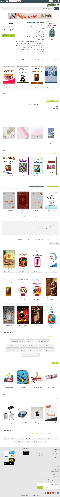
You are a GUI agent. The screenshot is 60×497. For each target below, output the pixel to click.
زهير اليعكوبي (51, 328)
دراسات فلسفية (39, 439)
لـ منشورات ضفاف (54, 244)
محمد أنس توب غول (8, 271)
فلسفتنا (22, 211)
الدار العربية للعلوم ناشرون (42, 341)
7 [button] (26, 91)
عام (33, 439)
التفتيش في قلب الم (23, 325)
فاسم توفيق (51, 299)
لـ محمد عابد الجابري (37, 213)
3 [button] (35, 91)
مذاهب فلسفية (35, 442)
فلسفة (30, 434)
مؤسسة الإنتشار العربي (12, 346)
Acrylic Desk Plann (37, 143)
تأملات (55, 439)
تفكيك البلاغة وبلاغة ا (23, 85)
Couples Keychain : (37, 423)
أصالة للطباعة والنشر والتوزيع (35, 350)
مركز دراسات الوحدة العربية (47, 346)
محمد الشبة (40, 25)
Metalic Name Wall (51, 423)
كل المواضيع (36, 434)
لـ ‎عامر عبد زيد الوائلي (51, 87)
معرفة (14, 442)
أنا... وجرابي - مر (37, 269)
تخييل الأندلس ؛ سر (23, 297)
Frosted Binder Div (23, 143)
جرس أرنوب (23, 387)
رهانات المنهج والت (22, 176)
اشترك (40, 488)
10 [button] (19, 91)
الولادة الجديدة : (51, 325)
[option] (51, 76)
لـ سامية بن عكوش (22, 87)
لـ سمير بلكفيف (37, 87)
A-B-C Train (51, 387)
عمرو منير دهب (37, 328)
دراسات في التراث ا (51, 176)
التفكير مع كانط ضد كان (37, 85)
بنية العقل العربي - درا (8, 211)
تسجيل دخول (55, 1)
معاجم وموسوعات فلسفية (23, 442)
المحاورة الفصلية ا (37, 176)
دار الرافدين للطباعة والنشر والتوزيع (30, 355)
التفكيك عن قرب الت (8, 297)
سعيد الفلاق (22, 299)
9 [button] (22, 91)
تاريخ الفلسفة (48, 439)
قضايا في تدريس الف (8, 176)
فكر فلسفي (13, 439)
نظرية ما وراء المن (51, 269)
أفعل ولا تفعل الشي (8, 325)
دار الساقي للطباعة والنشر (17, 341)
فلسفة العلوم (6, 439)
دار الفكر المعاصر (49, 350)
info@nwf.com (55, 475)
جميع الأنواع (31, 35)
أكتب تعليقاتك (52, 228)
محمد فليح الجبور (36, 299)
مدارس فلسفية (43, 442)
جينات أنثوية (37, 325)
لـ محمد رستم (51, 213)
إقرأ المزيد (42, 53)
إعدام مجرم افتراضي (51, 297)
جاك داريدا (8, 299)
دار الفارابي (30, 341)
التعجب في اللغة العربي (8, 85)
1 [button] (32, 147)
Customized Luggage (8, 423)
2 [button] (37, 91)
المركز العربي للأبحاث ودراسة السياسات (15, 350)
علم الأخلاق (27, 439)
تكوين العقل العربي (37, 211)
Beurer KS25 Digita (23, 423)
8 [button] (24, 91)
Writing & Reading (8, 387)
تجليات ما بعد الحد (37, 297)
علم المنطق (21, 439)
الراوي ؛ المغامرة (9, 269)
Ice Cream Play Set (37, 387)
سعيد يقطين (36, 271)
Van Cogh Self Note (51, 143)
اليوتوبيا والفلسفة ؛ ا (51, 85)
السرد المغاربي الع (23, 269)
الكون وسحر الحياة (51, 211)
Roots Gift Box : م (9, 143)
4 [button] (33, 91)
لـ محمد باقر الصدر (22, 213)
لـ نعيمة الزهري (8, 87)
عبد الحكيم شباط (51, 271)
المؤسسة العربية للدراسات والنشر (29, 346)
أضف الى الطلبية (10, 35)
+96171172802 (55, 473)
